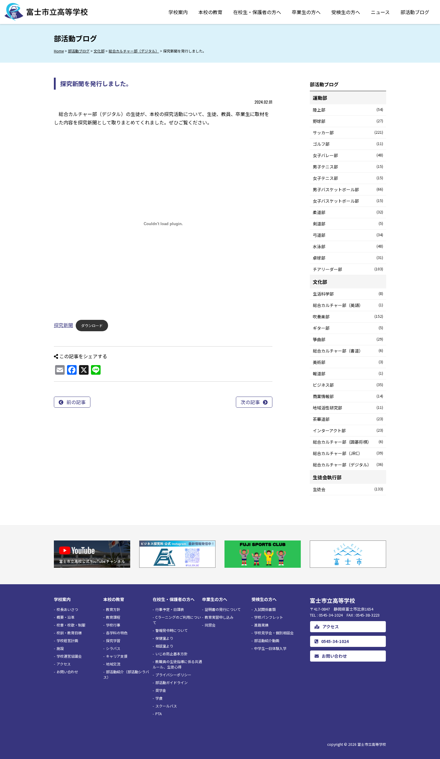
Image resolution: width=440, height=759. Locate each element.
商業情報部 (348, 396)
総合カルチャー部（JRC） (348, 453)
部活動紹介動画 (266, 640)
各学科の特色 (117, 632)
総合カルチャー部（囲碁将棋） (348, 442)
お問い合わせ (67, 671)
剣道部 (348, 224)
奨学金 (160, 690)
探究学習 (113, 640)
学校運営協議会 (69, 656)
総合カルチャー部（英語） (348, 305)
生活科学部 (348, 294)
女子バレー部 (348, 155)
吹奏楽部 (348, 317)
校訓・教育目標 (69, 632)
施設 (60, 648)
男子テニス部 (348, 167)
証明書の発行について (223, 609)
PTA (158, 713)
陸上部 (348, 110)
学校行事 (113, 624)
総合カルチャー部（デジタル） (348, 465)
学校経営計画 (67, 640)
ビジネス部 (348, 385)
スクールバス (166, 705)
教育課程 (113, 617)
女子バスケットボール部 (348, 201)
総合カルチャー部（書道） (348, 351)
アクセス (64, 663)
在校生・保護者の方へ (257, 12)
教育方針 (113, 609)
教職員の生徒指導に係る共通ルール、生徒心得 (177, 664)
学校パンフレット (268, 617)
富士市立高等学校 (371, 744)
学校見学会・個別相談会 (274, 632)
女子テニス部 (348, 178)
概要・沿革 (66, 617)
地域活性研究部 (348, 408)
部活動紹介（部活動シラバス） (126, 674)
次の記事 (250, 402)
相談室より (164, 645)
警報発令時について (171, 630)
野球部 (348, 121)
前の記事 (76, 402)
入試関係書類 (265, 609)
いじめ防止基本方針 (171, 653)
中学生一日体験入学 (270, 648)
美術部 (348, 362)
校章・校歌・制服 (71, 624)
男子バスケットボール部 (348, 189)
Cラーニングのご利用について (177, 620)
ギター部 (348, 328)
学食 (159, 698)
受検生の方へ (345, 12)
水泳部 (348, 246)
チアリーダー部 (348, 269)
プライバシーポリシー (173, 674)
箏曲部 (348, 339)
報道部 (348, 374)
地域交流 (113, 663)
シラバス (113, 648)
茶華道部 (348, 419)
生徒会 (348, 489)
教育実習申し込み (219, 617)
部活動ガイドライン (171, 682)
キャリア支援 (117, 656)
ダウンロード (92, 325)
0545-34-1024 (335, 641)
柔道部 (348, 212)
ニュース (380, 12)
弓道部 (348, 235)
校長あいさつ (67, 609)
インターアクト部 (348, 430)
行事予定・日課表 (169, 609)
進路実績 (261, 624)
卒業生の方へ (306, 12)
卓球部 (348, 258)
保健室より (164, 638)
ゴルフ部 (348, 144)
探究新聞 (63, 325)
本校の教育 (210, 12)
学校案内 (178, 12)
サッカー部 (348, 132)
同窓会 (210, 624)
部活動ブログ (414, 12)
